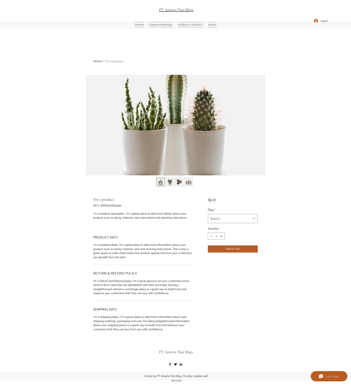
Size (212, 210)
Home (97, 61)
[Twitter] (175, 364)
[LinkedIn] (181, 364)
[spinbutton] (216, 236)
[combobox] (233, 218)
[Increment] (221, 236)
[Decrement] (210, 236)
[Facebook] (170, 364)
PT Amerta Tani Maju (176, 352)
